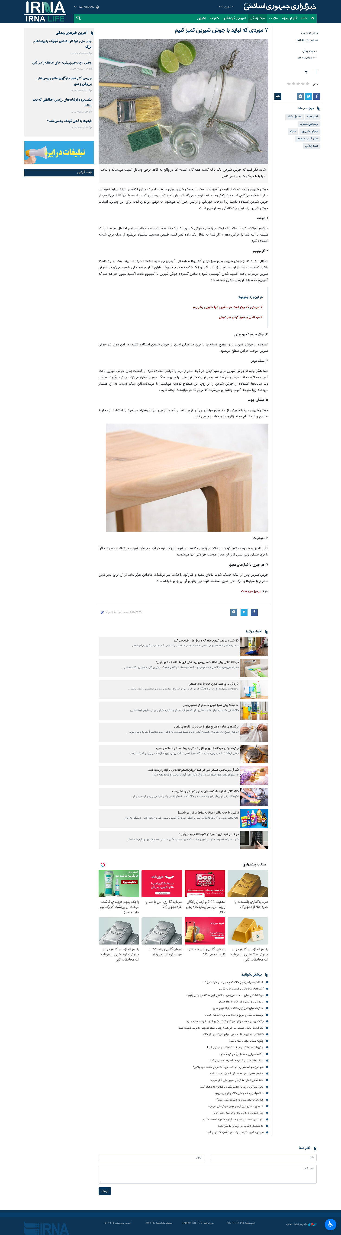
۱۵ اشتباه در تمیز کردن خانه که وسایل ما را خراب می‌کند (206, 640)
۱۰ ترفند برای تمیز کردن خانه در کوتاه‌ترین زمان (210, 705)
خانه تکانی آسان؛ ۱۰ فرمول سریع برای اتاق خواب (237, 1080)
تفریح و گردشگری (234, 18)
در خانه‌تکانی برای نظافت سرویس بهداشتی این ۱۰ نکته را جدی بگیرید (197, 662)
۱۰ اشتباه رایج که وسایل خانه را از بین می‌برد (239, 1093)
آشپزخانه (312, 116)
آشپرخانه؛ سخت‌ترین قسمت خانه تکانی (241, 988)
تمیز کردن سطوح (307, 138)
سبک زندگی (257, 18)
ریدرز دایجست (251, 591)
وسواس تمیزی (309, 124)
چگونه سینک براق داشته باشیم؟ (246, 1041)
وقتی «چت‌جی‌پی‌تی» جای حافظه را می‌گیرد (62, 63)
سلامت (273, 18)
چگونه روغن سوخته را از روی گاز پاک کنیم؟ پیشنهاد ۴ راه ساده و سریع (197, 748)
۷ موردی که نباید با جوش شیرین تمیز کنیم (221, 30)
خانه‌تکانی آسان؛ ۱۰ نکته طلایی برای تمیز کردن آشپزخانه (205, 791)
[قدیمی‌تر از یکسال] (254, 646)
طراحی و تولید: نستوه (297, 1224)
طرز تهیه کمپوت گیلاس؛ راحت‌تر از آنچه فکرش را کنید (235, 1132)
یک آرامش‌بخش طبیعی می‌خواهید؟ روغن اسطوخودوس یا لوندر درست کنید (193, 770)
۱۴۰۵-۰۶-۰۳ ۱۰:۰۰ (79, 112)
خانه (303, 18)
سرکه (293, 131)
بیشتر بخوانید (251, 975)
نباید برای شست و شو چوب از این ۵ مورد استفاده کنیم (233, 1119)
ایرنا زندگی (279, 7)
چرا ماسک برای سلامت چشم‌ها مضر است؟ (240, 1100)
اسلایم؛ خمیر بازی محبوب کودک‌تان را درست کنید (236, 1073)
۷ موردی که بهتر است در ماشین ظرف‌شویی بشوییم (228, 307)
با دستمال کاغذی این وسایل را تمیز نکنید (241, 1126)
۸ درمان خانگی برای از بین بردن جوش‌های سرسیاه (236, 1106)
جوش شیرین (310, 131)
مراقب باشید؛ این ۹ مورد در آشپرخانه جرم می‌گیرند (209, 834)
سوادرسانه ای (305, 58)
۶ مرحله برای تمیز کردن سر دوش (241, 317)
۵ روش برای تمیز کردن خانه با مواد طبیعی (214, 684)
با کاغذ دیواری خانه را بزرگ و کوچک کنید (241, 1054)
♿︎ (330, 1224)
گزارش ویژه (289, 18)
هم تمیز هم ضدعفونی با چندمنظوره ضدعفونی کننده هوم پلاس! (228, 1067)
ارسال (105, 1191)
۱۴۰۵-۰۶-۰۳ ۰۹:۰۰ (79, 128)
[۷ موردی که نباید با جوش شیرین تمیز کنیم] (183, 101)
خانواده (214, 18)
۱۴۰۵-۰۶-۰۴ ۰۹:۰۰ (79, 91)
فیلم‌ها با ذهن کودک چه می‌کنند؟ (69, 121)
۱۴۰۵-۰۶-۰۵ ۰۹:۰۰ (79, 53)
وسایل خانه (294, 116)
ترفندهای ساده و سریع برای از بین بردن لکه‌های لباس (206, 726)
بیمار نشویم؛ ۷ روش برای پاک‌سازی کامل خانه (238, 1113)
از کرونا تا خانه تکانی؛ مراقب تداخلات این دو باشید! (208, 813)
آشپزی (201, 18)
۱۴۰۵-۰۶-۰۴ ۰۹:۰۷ (79, 69)
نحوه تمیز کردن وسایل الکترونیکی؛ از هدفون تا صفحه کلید (232, 1087)
